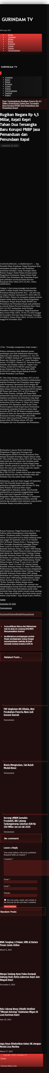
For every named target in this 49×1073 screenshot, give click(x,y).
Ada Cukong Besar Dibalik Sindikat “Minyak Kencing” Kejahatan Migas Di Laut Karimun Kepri (19, 1011)
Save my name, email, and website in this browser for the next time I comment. (20, 901)
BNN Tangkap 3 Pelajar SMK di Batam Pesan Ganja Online (19, 943)
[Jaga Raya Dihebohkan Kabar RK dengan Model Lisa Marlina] (9, 1039)
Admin (3, 600)
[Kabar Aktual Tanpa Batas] (4, 11)
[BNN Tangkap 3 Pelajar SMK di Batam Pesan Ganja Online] (9, 937)
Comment (8, 859)
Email (7, 886)
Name (7, 879)
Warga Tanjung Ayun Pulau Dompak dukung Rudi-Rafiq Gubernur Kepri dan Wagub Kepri (20, 976)
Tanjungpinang (6, 608)
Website (7, 893)
